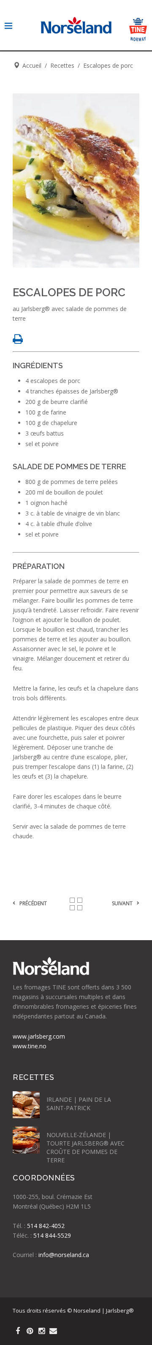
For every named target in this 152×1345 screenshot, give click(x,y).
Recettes (62, 65)
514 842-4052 (46, 1226)
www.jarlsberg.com (39, 1036)
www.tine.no (29, 1046)
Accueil (31, 65)
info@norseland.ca (63, 1255)
